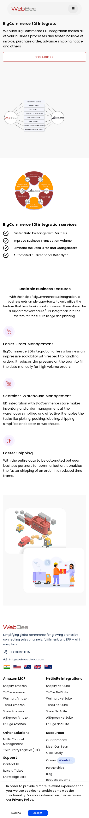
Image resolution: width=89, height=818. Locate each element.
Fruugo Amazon (14, 724)
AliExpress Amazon (16, 717)
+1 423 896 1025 (19, 652)
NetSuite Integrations (64, 678)
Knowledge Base (14, 777)
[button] (73, 9)
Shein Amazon (13, 711)
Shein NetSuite (56, 711)
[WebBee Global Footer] (15, 626)
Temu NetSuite (57, 705)
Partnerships (55, 768)
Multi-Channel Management (13, 741)
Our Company (56, 740)
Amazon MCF (14, 678)
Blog (49, 774)
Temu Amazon (14, 705)
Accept (37, 813)
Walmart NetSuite (59, 698)
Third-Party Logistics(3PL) (21, 750)
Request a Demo (58, 780)
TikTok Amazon (14, 692)
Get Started (44, 57)
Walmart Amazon (16, 698)
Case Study (54, 753)
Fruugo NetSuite (57, 724)
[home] (23, 8)
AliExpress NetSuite (59, 717)
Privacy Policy (22, 799)
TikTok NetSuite (57, 692)
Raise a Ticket (13, 771)
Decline (16, 813)
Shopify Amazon (15, 686)
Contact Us (11, 764)
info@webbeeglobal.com (26, 659)
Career (59, 760)
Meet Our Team (57, 746)
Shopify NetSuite (58, 686)
